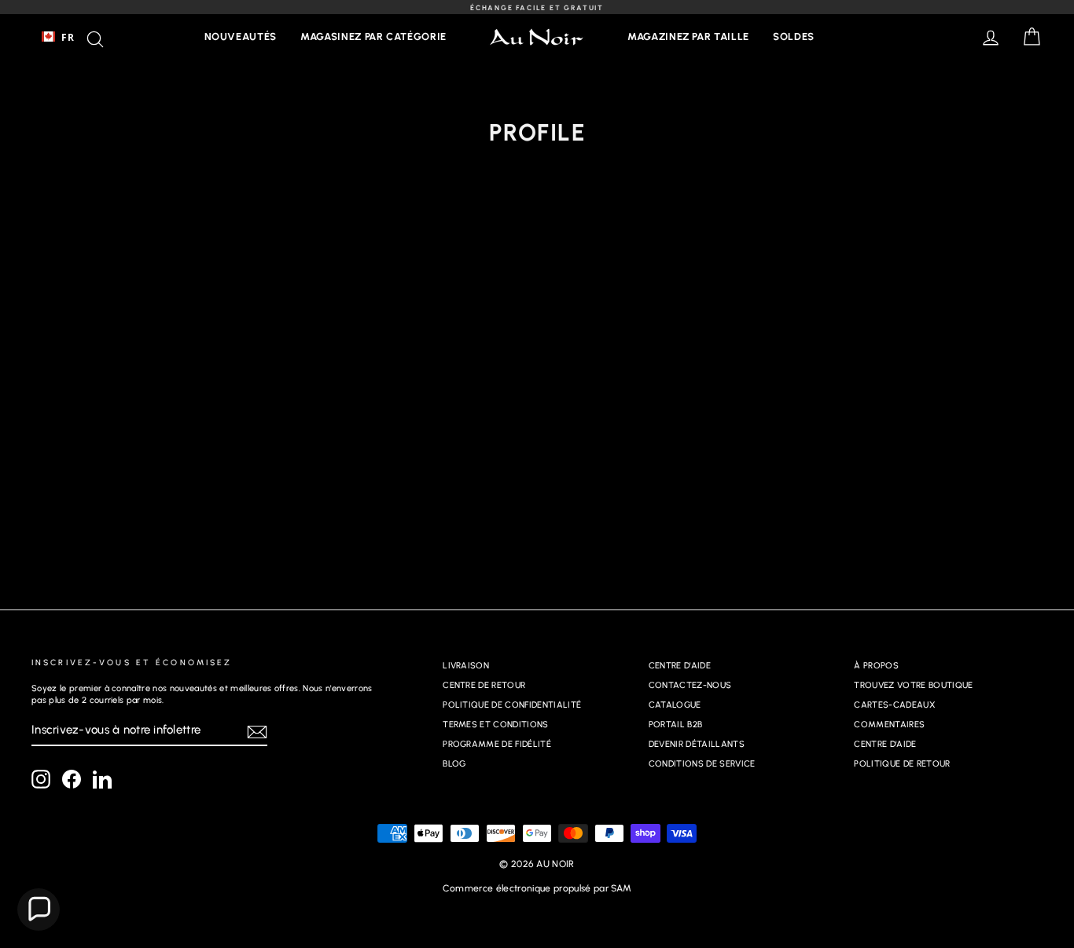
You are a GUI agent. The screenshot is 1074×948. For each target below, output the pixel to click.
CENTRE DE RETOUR (484, 685)
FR (67, 36)
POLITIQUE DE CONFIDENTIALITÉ (512, 705)
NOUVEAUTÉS (241, 36)
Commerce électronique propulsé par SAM (537, 888)
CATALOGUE (675, 705)
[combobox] (57, 37)
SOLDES (794, 36)
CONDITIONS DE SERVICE (702, 764)
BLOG (454, 764)
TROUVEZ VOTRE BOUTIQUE (913, 685)
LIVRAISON (466, 666)
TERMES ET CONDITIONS (496, 724)
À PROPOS (876, 666)
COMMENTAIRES (889, 724)
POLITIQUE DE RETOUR (902, 764)
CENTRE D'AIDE (680, 666)
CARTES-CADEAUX (894, 705)
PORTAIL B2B (676, 724)
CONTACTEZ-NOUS (690, 685)
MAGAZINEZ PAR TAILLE (688, 36)
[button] (38, 909)
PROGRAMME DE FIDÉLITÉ (497, 744)
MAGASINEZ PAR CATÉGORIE (373, 36)
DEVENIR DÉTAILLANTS (697, 744)
